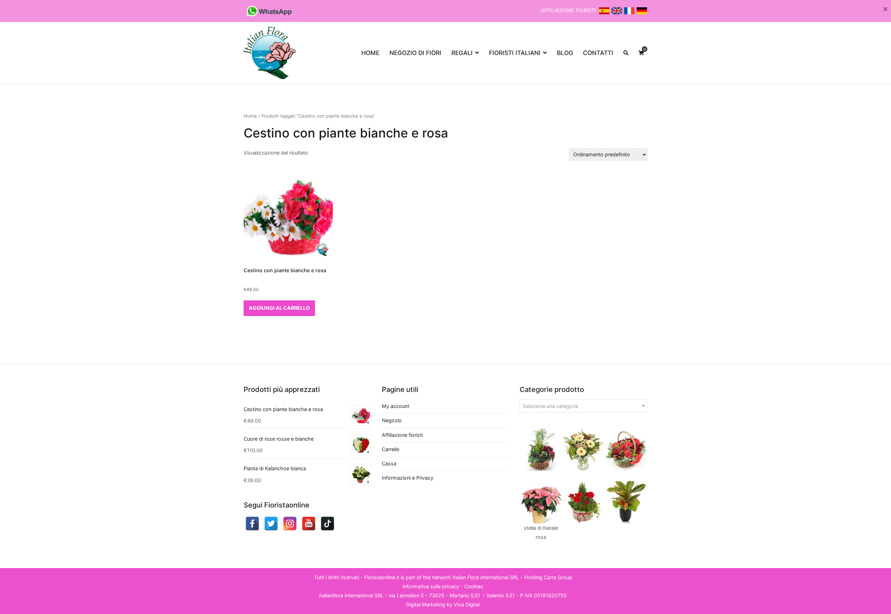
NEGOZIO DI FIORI (415, 52)
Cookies (473, 586)
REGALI (462, 52)
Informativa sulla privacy (430, 586)
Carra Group (558, 577)
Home (250, 116)
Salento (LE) (501, 595)
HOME (370, 52)
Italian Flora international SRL (485, 577)
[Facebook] (252, 523)
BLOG (565, 52)
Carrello (391, 449)
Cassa (389, 463)
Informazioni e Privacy (407, 478)
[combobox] (583, 405)
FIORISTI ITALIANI (515, 52)
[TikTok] (327, 523)
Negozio (392, 420)
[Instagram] (290, 523)
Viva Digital (467, 604)
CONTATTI (598, 52)
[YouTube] (309, 523)
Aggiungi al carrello (279, 308)
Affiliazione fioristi (402, 435)
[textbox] (583, 406)
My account (395, 406)
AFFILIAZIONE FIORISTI (569, 10)
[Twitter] (271, 523)
